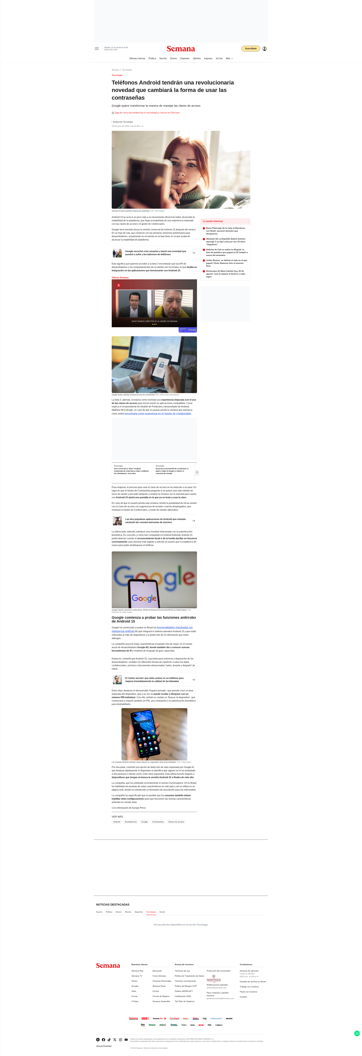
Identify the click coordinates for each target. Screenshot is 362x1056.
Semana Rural (159, 986)
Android (116, 822)
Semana (115, 70)
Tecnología (127, 70)
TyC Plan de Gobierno (185, 1001)
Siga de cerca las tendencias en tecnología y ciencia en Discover (147, 112)
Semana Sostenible (161, 1001)
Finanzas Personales (162, 981)
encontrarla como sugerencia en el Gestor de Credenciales (158, 413)
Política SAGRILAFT (184, 991)
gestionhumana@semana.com (220, 998)
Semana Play (137, 971)
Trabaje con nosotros (249, 986)
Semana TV (137, 976)
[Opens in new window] (103, 1039)
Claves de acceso (176, 822)
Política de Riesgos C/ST (186, 986)
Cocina (156, 991)
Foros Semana (159, 976)
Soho (134, 991)
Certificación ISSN (183, 996)
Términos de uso (182, 971)
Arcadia (135, 986)
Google (144, 822)
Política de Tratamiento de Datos (189, 976)
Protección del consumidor (218, 971)
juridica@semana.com (217, 987)
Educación (157, 971)
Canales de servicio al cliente (253, 981)
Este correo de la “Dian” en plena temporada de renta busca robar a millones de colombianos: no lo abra (131, 471)
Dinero (134, 981)
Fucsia (134, 996)
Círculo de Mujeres (161, 996)
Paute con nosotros (248, 992)
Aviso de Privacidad (106, 1046)
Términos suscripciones (185, 981)
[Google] (98, 1039)
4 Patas (135, 1001)
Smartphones (131, 822)
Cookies (243, 997)
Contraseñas (158, 822)
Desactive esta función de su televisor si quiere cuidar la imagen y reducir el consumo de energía (172, 471)
